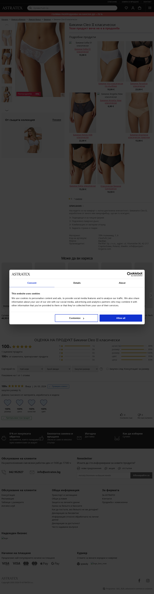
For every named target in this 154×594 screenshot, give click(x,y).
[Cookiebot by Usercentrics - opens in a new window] (129, 274)
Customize (74, 318)
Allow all (120, 318)
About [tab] (122, 283)
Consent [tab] (31, 283)
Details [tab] (77, 283)
